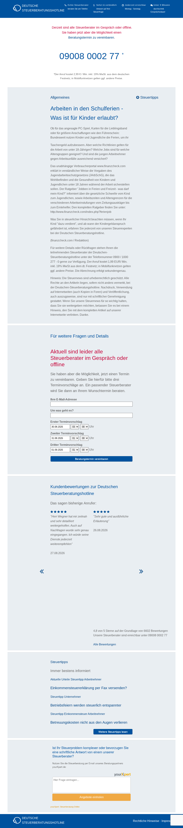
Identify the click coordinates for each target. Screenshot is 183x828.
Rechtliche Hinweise (146, 820)
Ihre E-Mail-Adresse (63, 399)
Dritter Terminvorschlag (66, 444)
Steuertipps (148, 97)
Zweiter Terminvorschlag (67, 433)
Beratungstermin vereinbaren (91, 458)
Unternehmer (72, 696)
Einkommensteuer (75, 713)
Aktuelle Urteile (60, 679)
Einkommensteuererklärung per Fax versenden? (88, 688)
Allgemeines (60, 97)
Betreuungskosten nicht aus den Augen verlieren (88, 722)
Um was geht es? (62, 410)
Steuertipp (77, 679)
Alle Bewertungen (104, 644)
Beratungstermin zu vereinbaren (91, 37)
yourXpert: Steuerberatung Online (65, 807)
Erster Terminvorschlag (66, 421)
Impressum (168, 820)
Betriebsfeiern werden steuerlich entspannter (85, 705)
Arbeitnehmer (92, 679)
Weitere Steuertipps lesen (113, 731)
